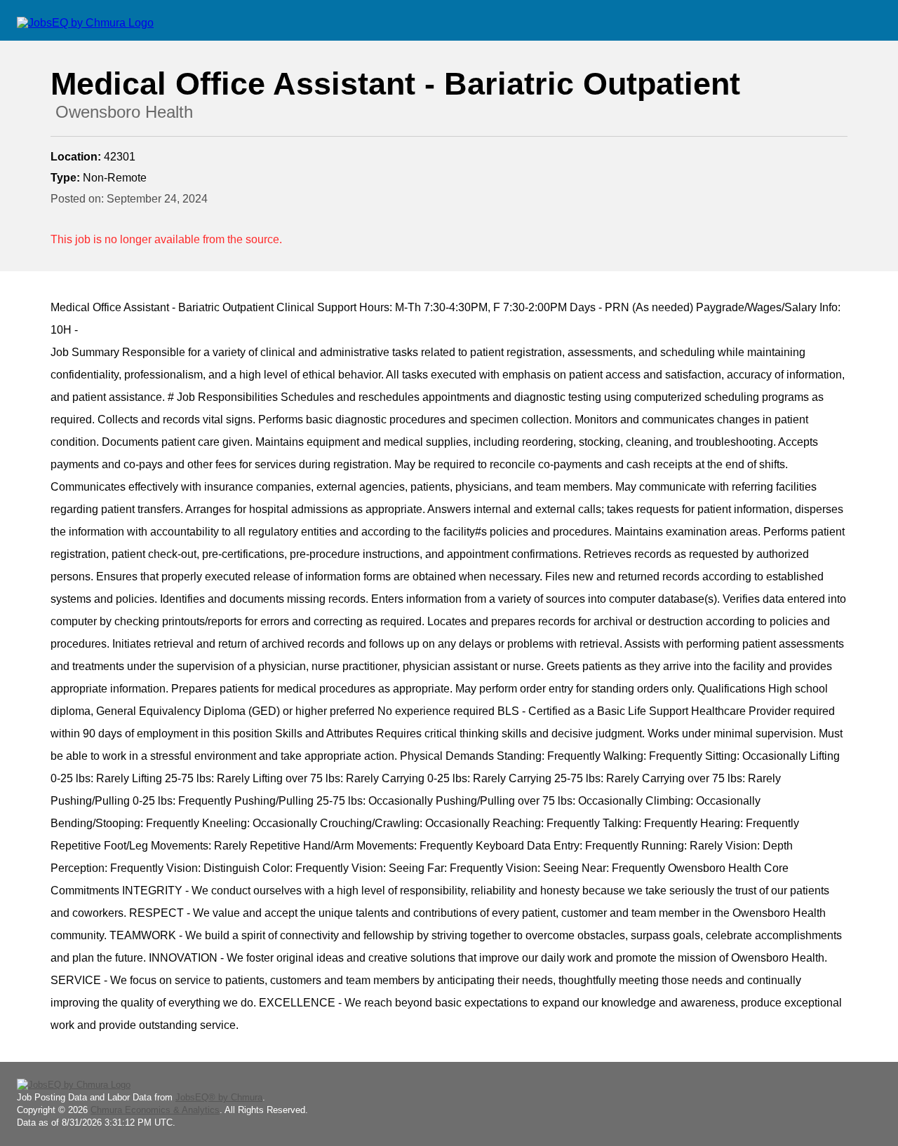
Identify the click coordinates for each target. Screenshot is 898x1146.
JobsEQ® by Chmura (218, 1097)
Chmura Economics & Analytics (155, 1110)
